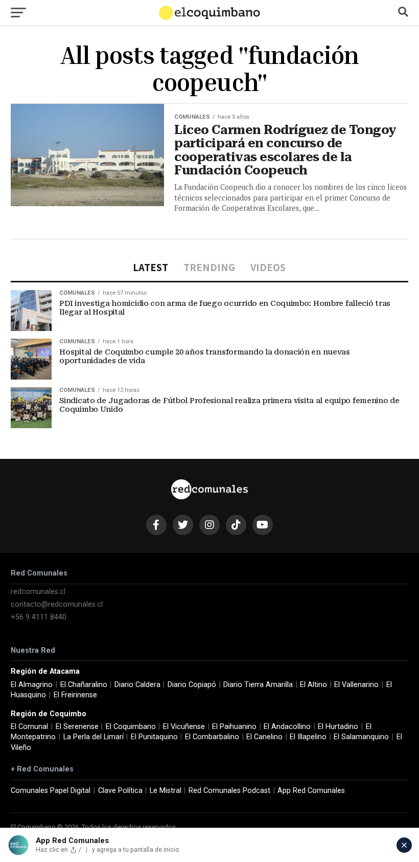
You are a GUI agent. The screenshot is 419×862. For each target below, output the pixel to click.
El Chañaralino (83, 684)
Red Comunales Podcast (229, 790)
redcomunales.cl (38, 591)
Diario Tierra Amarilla (258, 684)
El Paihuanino (234, 726)
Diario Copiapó (192, 684)
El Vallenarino (356, 684)
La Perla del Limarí (93, 737)
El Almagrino (32, 684)
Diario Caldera (137, 684)
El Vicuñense (184, 726)
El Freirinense (75, 695)
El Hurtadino (338, 726)
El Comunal (29, 726)
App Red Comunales (311, 790)
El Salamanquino (361, 737)
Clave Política (120, 790)
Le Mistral (165, 790)
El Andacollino (287, 726)
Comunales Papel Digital (50, 790)
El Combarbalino (212, 737)
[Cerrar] (404, 845)
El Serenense (77, 726)
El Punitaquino (154, 737)
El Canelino (264, 737)
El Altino (313, 684)
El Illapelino (308, 737)
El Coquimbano (131, 726)
